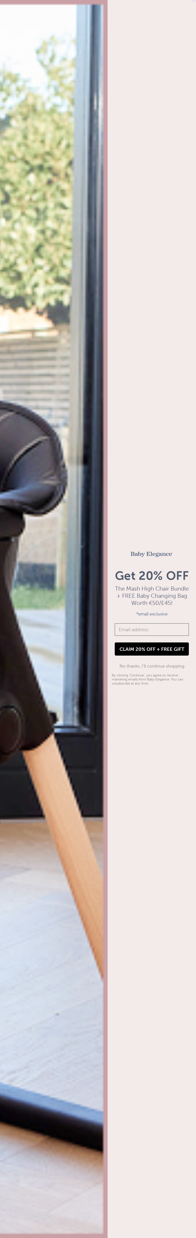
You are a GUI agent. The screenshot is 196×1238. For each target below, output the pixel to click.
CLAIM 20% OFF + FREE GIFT (152, 649)
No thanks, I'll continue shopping (152, 666)
